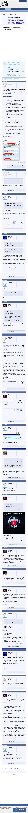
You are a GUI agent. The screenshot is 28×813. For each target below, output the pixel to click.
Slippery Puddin (10, 173)
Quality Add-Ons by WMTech (6, 808)
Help (26, 805)
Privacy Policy (25, 807)
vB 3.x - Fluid (3, 805)
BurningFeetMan (11, 165)
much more (20, 22)
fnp (9, 571)
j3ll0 (8, 477)
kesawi (15, 165)
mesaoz (10, 550)
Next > (18, 79)
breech (18, 165)
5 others (22, 165)
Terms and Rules (19, 807)
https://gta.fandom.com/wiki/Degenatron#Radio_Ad (14, 267)
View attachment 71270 (10, 506)
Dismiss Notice (25, 17)
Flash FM (5, 349)
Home (3, 8)
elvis (11, 387)
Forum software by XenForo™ (5, 807)
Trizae (9, 304)
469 (15, 79)
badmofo (14, 387)
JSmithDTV (10, 236)
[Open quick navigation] (25, 14)
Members (13, 8)
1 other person (20, 387)
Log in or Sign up (23, 1)
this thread (19, 23)
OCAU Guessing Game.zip (17, 409)
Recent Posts (4, 10)
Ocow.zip (14, 221)
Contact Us (22, 805)
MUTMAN (10, 84)
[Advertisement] (14, 45)
